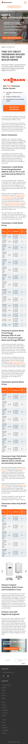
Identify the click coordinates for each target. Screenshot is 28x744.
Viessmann (5, 713)
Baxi (4, 693)
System (4, 725)
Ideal (4, 690)
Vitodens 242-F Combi (13, 204)
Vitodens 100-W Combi (11, 196)
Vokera (4, 705)
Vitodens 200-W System (19, 363)
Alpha (4, 698)
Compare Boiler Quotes (14, 6)
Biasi (4, 702)
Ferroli (4, 695)
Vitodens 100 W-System (14, 362)
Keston (4, 707)
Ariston (4, 715)
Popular (8, 660)
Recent (20, 660)
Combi (4, 720)
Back (4, 722)
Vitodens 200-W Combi (12, 203)
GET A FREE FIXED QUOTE (11, 38)
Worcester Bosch (7, 685)
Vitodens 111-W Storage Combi (12, 197)
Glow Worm (5, 710)
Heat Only (5, 727)
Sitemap (5, 733)
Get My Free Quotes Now (14, 108)
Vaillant (4, 687)
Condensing (5, 730)
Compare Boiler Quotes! (11, 648)
